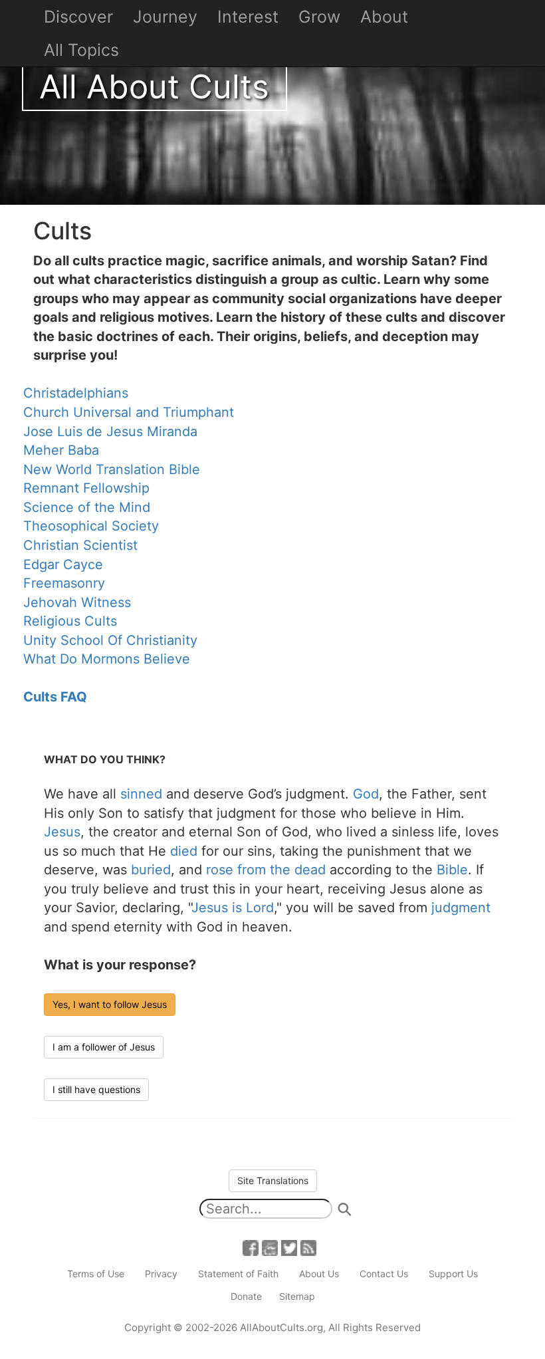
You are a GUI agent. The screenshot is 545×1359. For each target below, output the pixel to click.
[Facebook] (251, 1247)
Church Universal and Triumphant (128, 412)
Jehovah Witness (77, 602)
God (366, 794)
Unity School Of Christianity (110, 640)
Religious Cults (70, 621)
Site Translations (272, 1180)
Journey (165, 17)
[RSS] (308, 1247)
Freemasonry (64, 583)
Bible (452, 870)
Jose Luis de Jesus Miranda (110, 431)
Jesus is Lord (232, 908)
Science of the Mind (86, 507)
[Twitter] (289, 1247)
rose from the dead (266, 870)
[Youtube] (270, 1247)
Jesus (62, 832)
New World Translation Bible (111, 469)
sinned (141, 794)
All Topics (81, 50)
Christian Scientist (80, 545)
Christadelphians (75, 393)
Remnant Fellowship (86, 488)
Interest (247, 17)
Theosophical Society (91, 526)
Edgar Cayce (63, 564)
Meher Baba (61, 450)
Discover (78, 17)
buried (151, 870)
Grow (319, 17)
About (384, 17)
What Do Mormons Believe (106, 659)
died (183, 851)
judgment (460, 908)
